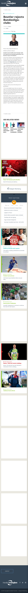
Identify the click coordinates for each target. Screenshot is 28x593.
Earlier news (7, 9)
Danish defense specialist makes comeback (13, 215)
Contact (7, 571)
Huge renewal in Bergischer (10, 219)
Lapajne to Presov (8, 212)
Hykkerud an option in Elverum (11, 210)
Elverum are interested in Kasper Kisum (13, 208)
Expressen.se (13, 62)
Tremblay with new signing (10, 217)
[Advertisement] (14, 143)
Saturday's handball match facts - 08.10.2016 (14, 222)
